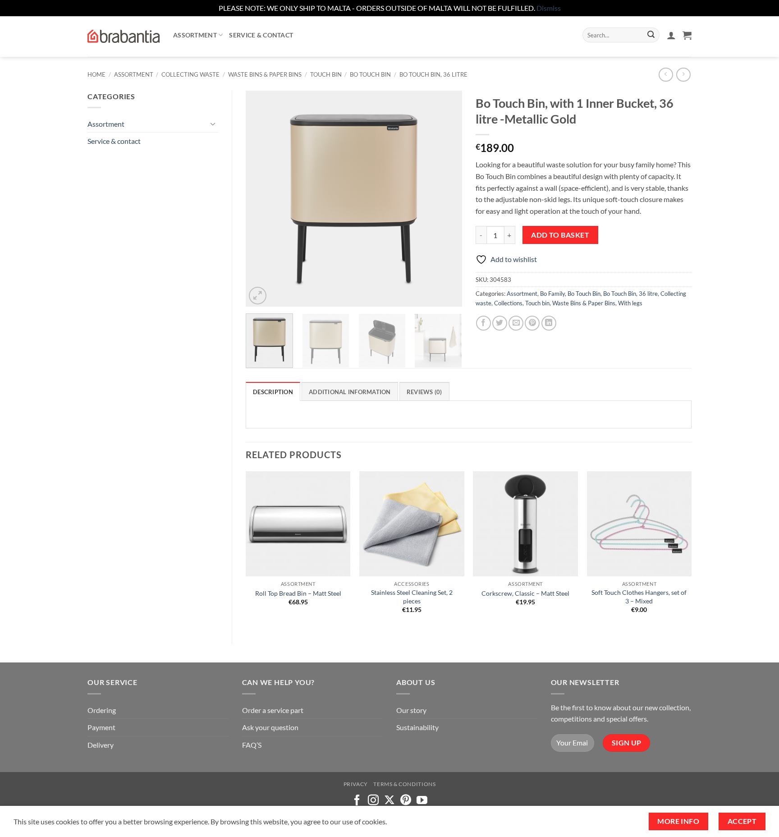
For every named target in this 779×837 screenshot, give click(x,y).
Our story (411, 710)
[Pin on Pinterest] (532, 323)
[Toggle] (212, 123)
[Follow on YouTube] (422, 801)
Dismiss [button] (548, 8)
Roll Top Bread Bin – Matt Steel (298, 593)
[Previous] (261, 198)
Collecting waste (190, 74)
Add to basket (560, 235)
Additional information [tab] (350, 392)
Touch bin (326, 74)
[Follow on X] (389, 801)
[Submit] (651, 35)
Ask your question (270, 727)
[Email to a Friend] (516, 323)
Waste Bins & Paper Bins (265, 74)
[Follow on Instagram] (373, 801)
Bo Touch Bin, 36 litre (433, 74)
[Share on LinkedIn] (548, 323)
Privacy (356, 784)
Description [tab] (273, 392)
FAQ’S (251, 744)
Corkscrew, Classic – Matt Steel (525, 593)
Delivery (100, 744)
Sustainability (417, 727)
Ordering (101, 710)
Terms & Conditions (404, 784)
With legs (630, 303)
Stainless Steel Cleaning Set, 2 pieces (412, 597)
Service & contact (261, 35)
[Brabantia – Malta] (123, 36)
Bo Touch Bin (370, 74)
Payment (101, 727)
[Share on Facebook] (483, 323)
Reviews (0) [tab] (424, 392)
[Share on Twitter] (499, 323)
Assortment (195, 35)
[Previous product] (683, 75)
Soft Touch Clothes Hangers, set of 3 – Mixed (639, 597)
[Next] (446, 198)
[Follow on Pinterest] (405, 801)
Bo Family (552, 293)
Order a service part (272, 710)
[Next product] (666, 75)
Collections (508, 303)
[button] (671, 35)
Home (96, 74)
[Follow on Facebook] (357, 801)
